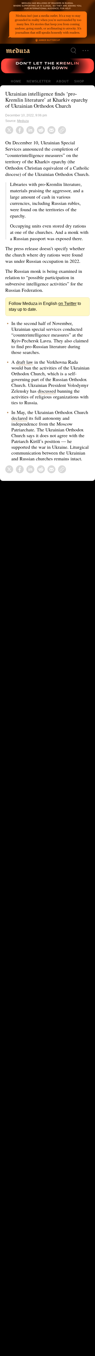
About (62, 81)
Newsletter (38, 81)
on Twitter (63, 316)
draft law (25, 374)
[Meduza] (18, 50)
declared (35, 430)
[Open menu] (85, 50)
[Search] (73, 50)
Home (16, 81)
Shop (79, 81)
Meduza (23, 127)
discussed (69, 403)
